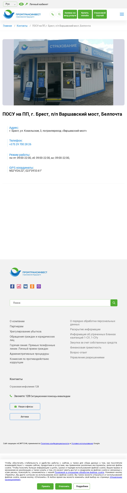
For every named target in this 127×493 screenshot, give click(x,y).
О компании (17, 321)
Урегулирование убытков (26, 331)
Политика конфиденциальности (55, 443)
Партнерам (16, 326)
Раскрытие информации (85, 329)
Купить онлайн (85, 14)
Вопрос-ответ (78, 352)
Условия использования (82, 443)
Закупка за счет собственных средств (93, 342)
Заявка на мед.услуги (70, 14)
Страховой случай (100, 14)
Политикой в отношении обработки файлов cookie (79, 472)
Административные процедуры (29, 353)
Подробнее (82, 486)
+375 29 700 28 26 (20, 144)
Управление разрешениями (87, 357)
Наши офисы (25, 406)
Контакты (22, 25)
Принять (46, 486)
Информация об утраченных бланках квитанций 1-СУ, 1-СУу (93, 336)
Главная (7, 25)
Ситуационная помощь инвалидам (50, 396)
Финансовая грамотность (85, 347)
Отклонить (64, 486)
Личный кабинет (38, 4)
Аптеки (25, 416)
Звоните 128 (21, 396)
